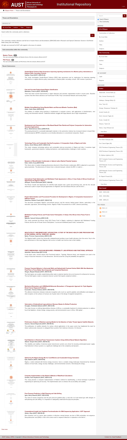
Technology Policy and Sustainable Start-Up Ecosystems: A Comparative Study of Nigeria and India (55, 143)
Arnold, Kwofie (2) (104, 112)
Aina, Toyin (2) (103, 104)
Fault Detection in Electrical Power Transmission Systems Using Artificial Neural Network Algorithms (56, 340)
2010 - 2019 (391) (104, 196)
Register (101, 80)
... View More (103, 131)
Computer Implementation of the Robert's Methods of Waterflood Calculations (48, 375)
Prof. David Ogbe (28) (105, 143)
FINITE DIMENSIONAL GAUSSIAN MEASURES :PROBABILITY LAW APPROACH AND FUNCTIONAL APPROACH (59, 250)
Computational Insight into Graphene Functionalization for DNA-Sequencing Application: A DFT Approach (57, 411)
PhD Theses (6, 60)
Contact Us (108, 437)
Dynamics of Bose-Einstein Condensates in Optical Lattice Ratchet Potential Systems (51, 161)
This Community (104, 21)
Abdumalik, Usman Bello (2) (107, 92)
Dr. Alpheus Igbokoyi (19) (106, 155)
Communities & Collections (107, 33)
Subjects (28, 27)
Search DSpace (104, 19)
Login (100, 76)
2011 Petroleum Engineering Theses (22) (110, 147)
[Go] (125, 16)
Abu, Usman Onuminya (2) (106, 96)
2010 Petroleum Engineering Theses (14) (111, 180)
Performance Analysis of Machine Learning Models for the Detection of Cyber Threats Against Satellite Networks (59, 322)
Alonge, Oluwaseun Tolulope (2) (108, 108)
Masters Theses (8, 55)
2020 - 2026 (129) (104, 192)
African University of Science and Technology (36, 437)
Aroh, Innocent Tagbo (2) (106, 116)
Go (92, 35)
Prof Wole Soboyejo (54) (106, 139)
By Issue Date (7, 27)
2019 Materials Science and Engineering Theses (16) (110, 165)
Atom (103, 216)
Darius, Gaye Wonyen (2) (106, 128)
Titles (22, 27)
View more (4, 429)
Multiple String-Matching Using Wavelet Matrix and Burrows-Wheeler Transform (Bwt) (51, 107)
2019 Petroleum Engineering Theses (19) (111, 151)
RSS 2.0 (104, 212)
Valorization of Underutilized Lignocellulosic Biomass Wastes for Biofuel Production (51, 304)
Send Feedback (116, 437)
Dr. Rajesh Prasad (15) (105, 176)
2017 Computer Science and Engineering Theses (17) (111, 160)
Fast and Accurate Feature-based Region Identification (41, 89)
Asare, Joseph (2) (104, 120)
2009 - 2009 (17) (103, 200)
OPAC (12, 437)
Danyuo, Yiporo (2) (104, 124)
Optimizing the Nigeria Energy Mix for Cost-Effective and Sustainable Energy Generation (52, 357)
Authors (15, 27)
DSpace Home (9, 10)
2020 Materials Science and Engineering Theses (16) (110, 171)
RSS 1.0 (104, 208)
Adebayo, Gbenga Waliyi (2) (107, 100)
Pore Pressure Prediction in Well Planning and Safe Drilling (43, 393)
